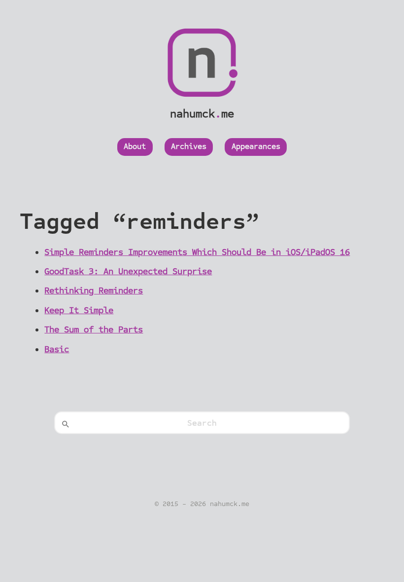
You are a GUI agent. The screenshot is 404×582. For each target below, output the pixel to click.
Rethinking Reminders (93, 290)
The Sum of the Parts (93, 329)
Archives (188, 146)
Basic (56, 349)
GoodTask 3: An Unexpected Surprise (128, 271)
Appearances (256, 146)
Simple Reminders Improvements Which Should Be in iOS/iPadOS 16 (197, 252)
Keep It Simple (78, 310)
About (135, 146)
